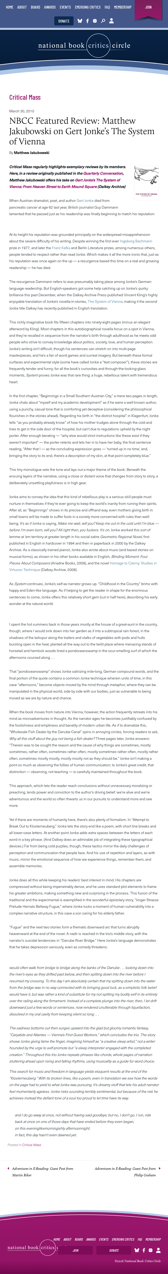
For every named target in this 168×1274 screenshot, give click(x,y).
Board (35, 7)
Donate (63, 20)
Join (148, 7)
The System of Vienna (105, 301)
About (22, 7)
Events (65, 7)
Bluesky (80, 21)
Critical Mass (25, 97)
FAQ (107, 7)
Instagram (95, 21)
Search (103, 21)
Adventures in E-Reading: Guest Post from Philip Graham (125, 1171)
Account (111, 21)
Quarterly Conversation (103, 173)
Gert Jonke (85, 200)
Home (9, 7)
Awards (50, 7)
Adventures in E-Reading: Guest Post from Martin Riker (42, 1171)
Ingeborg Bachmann (136, 241)
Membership (123, 7)
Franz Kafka (61, 247)
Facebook (88, 21)
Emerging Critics (88, 7)
